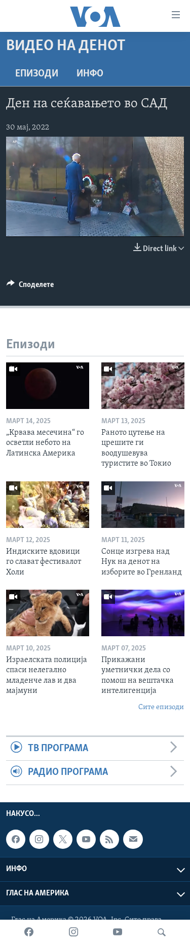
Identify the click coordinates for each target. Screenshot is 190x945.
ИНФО (90, 74)
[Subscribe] (132, 839)
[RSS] (109, 839)
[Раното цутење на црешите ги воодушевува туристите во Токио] (142, 385)
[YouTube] (117, 932)
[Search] (161, 932)
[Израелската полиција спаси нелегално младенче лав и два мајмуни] (47, 613)
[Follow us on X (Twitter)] (62, 839)
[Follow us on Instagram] (39, 839)
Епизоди (36, 74)
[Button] (30, 287)
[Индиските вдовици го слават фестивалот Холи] (47, 504)
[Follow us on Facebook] (15, 839)
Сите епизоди (161, 707)
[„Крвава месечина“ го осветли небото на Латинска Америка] (47, 385)
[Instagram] (73, 932)
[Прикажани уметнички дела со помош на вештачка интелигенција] (142, 613)
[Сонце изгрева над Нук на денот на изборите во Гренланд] (142, 504)
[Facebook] (29, 932)
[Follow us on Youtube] (86, 839)
